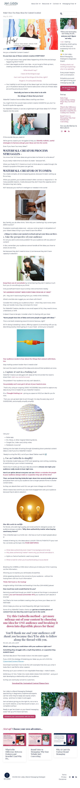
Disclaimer (62, 779)
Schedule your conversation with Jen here (19, 716)
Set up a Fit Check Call (68, 88)
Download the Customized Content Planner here (30, 683)
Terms (64, 775)
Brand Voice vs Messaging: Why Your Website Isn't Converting (67, 119)
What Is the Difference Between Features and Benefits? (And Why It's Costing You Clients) (68, 109)
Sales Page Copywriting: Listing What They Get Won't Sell (67, 100)
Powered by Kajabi (72, 785)
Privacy (63, 777)
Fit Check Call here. (21, 712)
